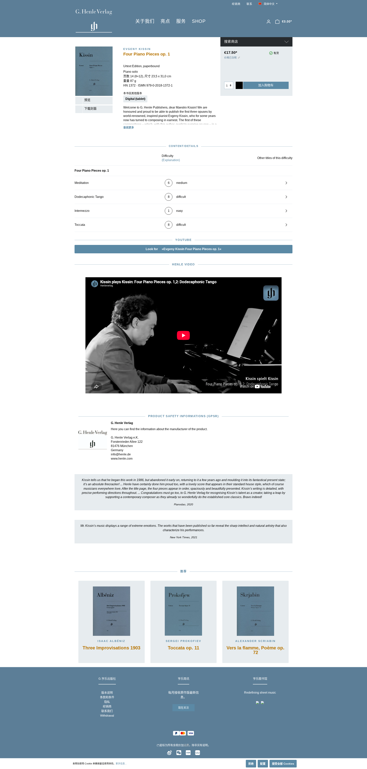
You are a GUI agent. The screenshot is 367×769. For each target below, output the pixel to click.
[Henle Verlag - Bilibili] (197, 752)
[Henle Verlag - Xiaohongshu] (188, 752)
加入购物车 (266, 85)
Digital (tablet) (135, 98)
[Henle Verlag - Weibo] (169, 752)
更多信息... (121, 763)
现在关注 (183, 707)
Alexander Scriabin (255, 641)
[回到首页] (100, 21)
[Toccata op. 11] (183, 611)
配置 (263, 763)
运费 (186, 745)
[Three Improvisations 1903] (111, 611)
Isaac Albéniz (111, 641)
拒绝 (251, 763)
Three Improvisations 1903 (111, 648)
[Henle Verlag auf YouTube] (285, 4)
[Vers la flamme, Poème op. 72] (255, 611)
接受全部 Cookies (283, 763)
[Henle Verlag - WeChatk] (179, 752)
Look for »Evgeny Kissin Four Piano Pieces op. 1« (183, 249)
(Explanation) (171, 160)
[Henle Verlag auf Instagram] (290, 4)
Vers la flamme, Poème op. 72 (255, 650)
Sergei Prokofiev (183, 641)
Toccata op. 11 (183, 648)
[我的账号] (268, 21)
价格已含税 (230, 57)
